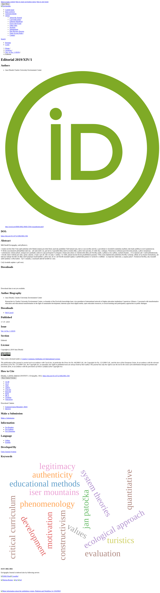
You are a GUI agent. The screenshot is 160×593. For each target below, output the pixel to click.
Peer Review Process (17, 31)
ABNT (7, 388)
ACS (7, 384)
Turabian (8, 397)
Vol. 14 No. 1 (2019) (12, 52)
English (7, 442)
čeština (7, 440)
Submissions (14, 29)
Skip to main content (8, 2)
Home (7, 48)
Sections (12, 27)
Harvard (8, 392)
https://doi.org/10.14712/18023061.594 (14, 236)
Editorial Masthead (16, 21)
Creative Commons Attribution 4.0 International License (40, 359)
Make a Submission (7, 418)
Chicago (8, 390)
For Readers (9, 427)
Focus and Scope (15, 23)
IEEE (7, 393)
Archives (8, 50)
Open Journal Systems (8, 452)
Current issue (9, 10)
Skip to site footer (42, 2)
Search (3, 39)
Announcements (10, 14)
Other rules (13, 25)
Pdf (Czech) (9, 313)
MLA (7, 395)
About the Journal (16, 18)
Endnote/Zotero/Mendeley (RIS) (16, 407)
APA (7, 386)
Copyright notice (15, 20)
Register (8, 43)
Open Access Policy (16, 33)
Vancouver (9, 399)
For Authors (9, 429)
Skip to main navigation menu (25, 2)
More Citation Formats (9, 378)
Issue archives (10, 12)
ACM (7, 382)
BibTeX (8, 409)
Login (7, 45)
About (7, 16)
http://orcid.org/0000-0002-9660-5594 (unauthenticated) (24, 227)
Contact (12, 35)
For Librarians (10, 431)
